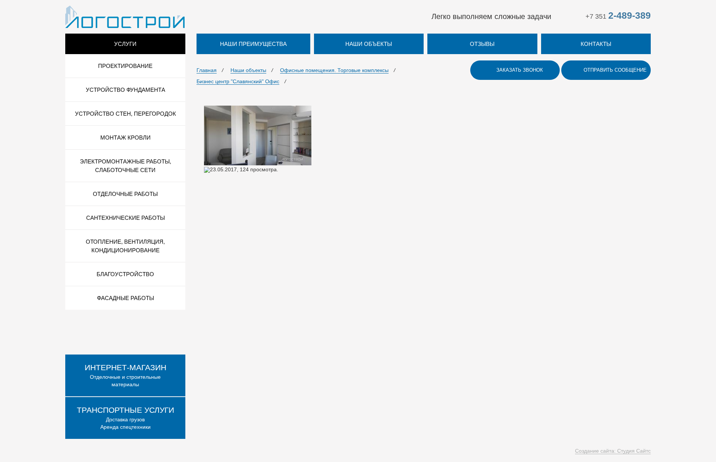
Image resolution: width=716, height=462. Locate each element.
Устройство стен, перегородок (125, 113)
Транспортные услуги (125, 410)
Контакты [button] (596, 44)
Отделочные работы (125, 194)
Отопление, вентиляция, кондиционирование (125, 245)
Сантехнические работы (125, 218)
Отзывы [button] (482, 44)
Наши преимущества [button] (253, 44)
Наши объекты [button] (368, 44)
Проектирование (125, 66)
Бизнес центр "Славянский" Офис (238, 81)
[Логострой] (125, 16)
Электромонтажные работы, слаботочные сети (125, 165)
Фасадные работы (125, 298)
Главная (207, 70)
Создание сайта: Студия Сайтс (613, 451)
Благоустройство (125, 274)
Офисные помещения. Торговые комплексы (334, 70)
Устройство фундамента (125, 90)
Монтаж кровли (125, 137)
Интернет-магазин (125, 367)
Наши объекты (248, 70)
